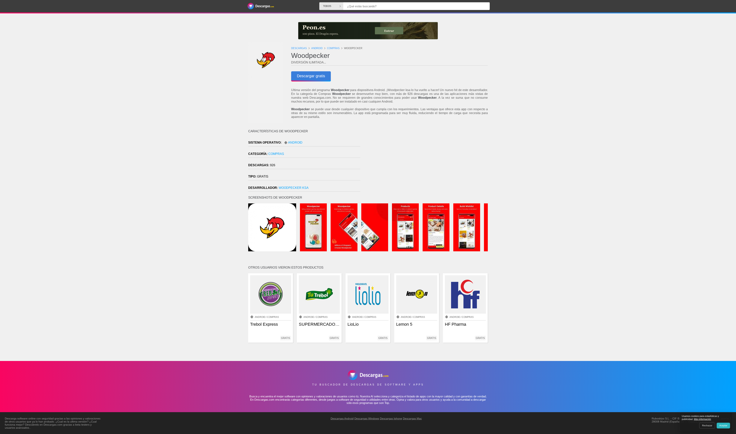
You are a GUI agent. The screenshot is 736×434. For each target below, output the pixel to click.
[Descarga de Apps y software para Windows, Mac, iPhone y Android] (260, 6)
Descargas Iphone (391, 418)
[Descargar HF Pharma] (465, 294)
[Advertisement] (428, 162)
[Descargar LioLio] (368, 294)
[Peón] (368, 30)
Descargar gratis (311, 76)
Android (295, 142)
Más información (702, 419)
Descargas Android (342, 418)
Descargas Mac (412, 418)
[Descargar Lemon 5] (416, 294)
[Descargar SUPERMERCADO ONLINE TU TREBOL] (319, 294)
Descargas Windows (366, 418)
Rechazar (707, 425)
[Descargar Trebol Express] (270, 294)
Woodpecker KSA (294, 187)
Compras (276, 153)
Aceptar (723, 425)
